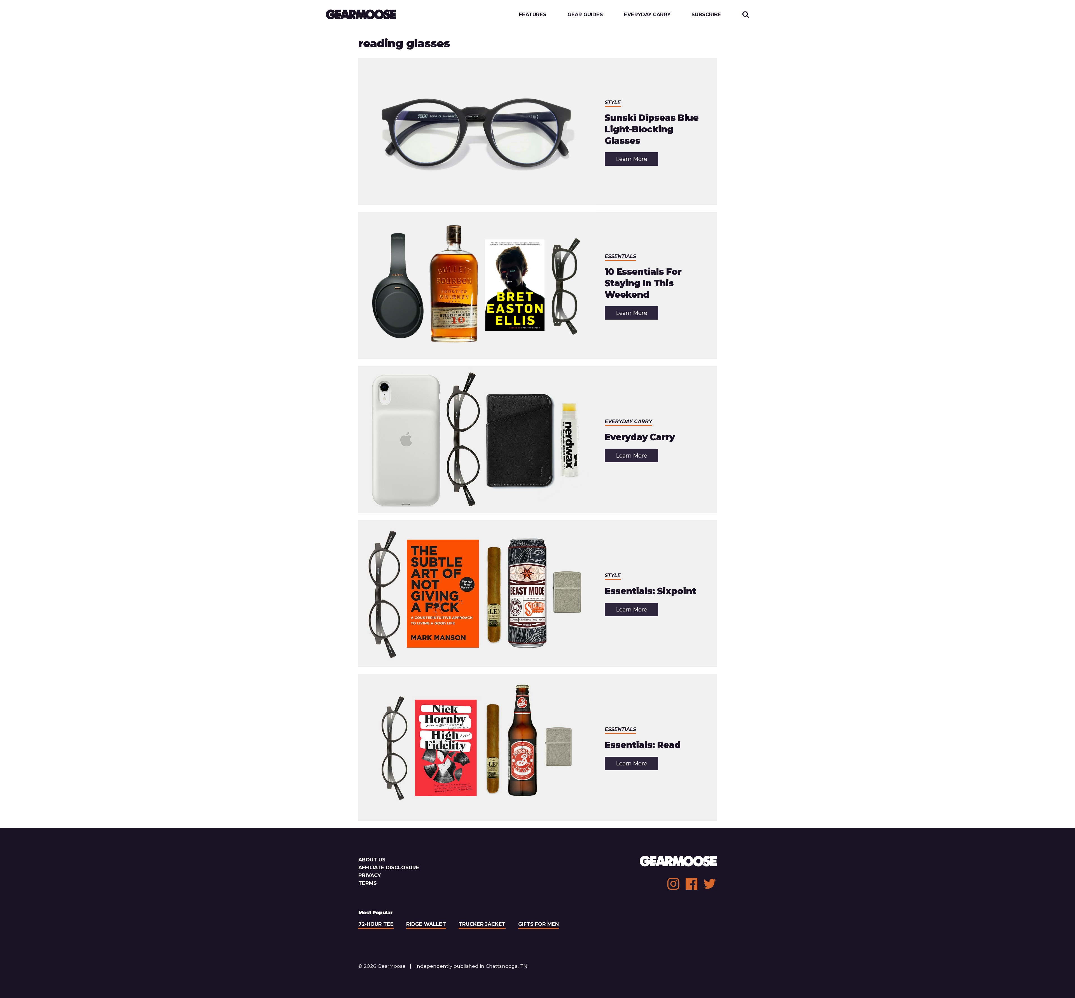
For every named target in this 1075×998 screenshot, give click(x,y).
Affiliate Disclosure (388, 867)
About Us (371, 860)
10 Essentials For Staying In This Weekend (643, 283)
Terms (367, 883)
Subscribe (706, 14)
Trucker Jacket (482, 924)
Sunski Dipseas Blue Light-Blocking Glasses (651, 129)
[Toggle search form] (745, 14)
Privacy (369, 875)
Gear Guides (585, 14)
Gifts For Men (538, 924)
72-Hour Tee (376, 924)
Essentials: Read (643, 745)
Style (613, 102)
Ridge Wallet (426, 924)
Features (532, 14)
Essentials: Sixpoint (650, 591)
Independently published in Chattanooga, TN (471, 966)
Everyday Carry (647, 14)
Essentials (620, 256)
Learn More (637, 160)
